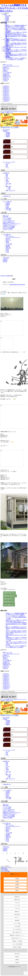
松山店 (6, 43)
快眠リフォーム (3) (7, 64)
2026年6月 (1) (6, 88)
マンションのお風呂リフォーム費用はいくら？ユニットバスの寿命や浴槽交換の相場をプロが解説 (16, 617)
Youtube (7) (5, 71)
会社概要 (7, 18)
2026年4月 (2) (6, 91)
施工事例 (5, 21)
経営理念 (7, 19)
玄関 (6, 24)
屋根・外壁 (7, 34)
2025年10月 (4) (6, 99)
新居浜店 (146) (6, 75)
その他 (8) (5, 80)
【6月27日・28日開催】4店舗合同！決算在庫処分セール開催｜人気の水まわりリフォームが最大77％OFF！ (16, 632)
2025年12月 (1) (6, 96)
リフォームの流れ (7, 48)
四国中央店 (7, 45)
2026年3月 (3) (6, 92)
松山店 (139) (6, 79)
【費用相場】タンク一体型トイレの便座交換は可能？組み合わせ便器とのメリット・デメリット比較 (16, 639)
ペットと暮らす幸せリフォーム (13, 237)
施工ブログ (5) (6, 68)
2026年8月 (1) (6, 86)
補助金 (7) (5, 70)
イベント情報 (6, 39)
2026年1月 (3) (6, 95)
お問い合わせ (6, 50)
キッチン (7, 27)
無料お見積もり (8, 53)
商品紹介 (8, 238)
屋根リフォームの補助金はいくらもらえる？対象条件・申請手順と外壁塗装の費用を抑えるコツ (16, 628)
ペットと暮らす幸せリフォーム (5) (11, 66)
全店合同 (7, 40)
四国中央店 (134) (7, 76)
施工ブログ (8, 240)
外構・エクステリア (9, 38)
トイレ (6, 30)
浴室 (6, 28)
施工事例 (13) (6, 74)
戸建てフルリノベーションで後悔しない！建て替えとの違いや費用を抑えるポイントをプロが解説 (16, 643)
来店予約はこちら (9, 57)
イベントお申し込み (9, 54)
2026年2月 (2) (6, 94)
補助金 (7, 241)
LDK (6, 25)
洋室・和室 (7, 31)
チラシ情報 (8, 209)
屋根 (6, 35)
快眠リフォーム (9, 235)
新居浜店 (7, 41)
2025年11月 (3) (6, 98)
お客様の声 (5, 46)
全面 (6, 23)
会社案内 (5, 14)
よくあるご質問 (6, 49)
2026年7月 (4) (6, 87)
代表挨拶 (7, 16)
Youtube (7, 242)
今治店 (6, 44)
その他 (7, 252)
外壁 (6, 36)
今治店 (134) (6, 78)
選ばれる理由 (8, 15)
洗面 (7, 166)
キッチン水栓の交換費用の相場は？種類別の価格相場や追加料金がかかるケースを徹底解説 (16, 624)
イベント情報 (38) (7, 72)
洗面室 (6, 29)
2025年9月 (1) (6, 101)
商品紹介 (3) (6, 67)
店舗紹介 (7, 20)
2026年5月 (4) (6, 90)
